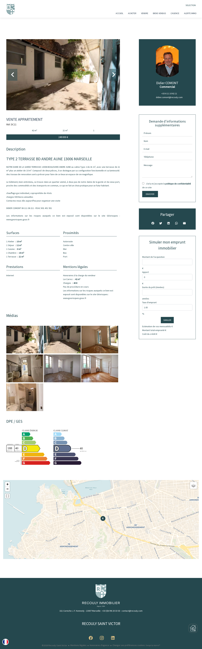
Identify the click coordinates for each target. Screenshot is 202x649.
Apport (145, 272)
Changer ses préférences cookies (129, 645)
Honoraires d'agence (99, 645)
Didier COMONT (167, 83)
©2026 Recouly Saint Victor (54, 645)
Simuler (167, 320)
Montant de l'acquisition (153, 256)
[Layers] (193, 485)
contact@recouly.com (132, 610)
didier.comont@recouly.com (169, 97)
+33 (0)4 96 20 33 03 (111, 610)
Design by (153, 645)
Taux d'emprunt (149, 302)
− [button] (7, 489)
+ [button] (7, 484)
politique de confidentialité (178, 183)
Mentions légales (78, 645)
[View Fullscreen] (7, 496)
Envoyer (150, 194)
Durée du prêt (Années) (153, 287)
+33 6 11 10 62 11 (169, 93)
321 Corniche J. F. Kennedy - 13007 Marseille (80, 610)
